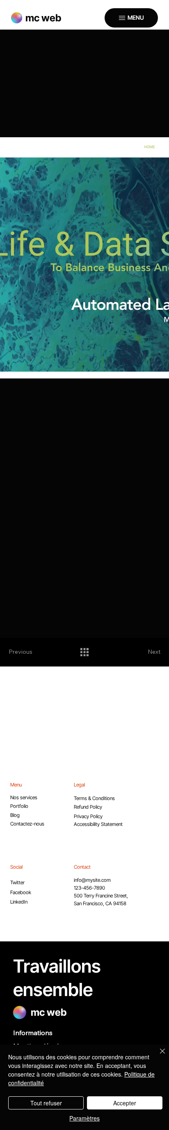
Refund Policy (88, 807)
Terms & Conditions (94, 798)
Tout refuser (46, 1103)
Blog (15, 815)
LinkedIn (18, 902)
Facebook (20, 892)
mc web (43, 18)
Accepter (124, 1103)
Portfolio (19, 806)
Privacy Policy (88, 816)
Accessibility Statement (98, 824)
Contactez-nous (27, 824)
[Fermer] (157, 1056)
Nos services (23, 797)
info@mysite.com (92, 880)
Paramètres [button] (84, 1118)
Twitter (17, 882)
